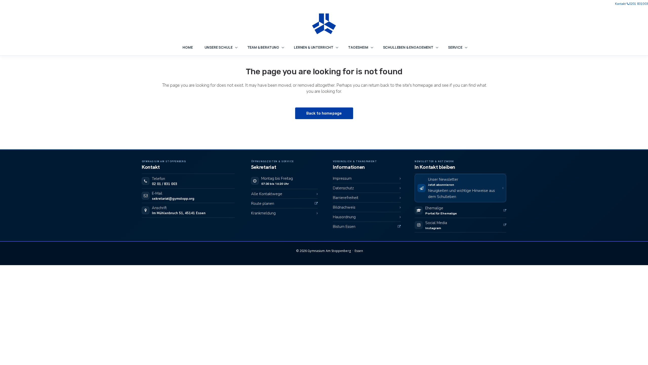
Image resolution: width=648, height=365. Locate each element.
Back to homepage (324, 113)
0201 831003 (638, 4)
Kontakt (620, 4)
